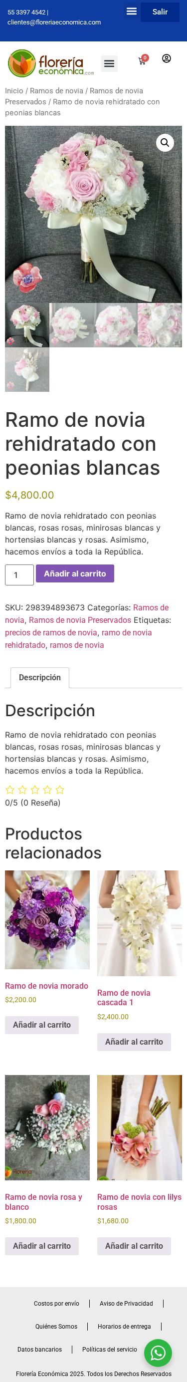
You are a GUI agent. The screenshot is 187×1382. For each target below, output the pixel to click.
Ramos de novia (56, 90)
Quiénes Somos (56, 1326)
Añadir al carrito (75, 573)
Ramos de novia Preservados (80, 620)
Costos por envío (56, 1303)
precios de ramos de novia (51, 632)
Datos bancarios (39, 1349)
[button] (132, 10)
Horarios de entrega (124, 1326)
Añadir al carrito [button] (42, 1025)
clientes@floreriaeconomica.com (54, 22)
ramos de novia (77, 645)
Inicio (14, 90)
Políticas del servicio (109, 1349)
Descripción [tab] (40, 677)
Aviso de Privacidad (126, 1303)
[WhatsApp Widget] (158, 1353)
